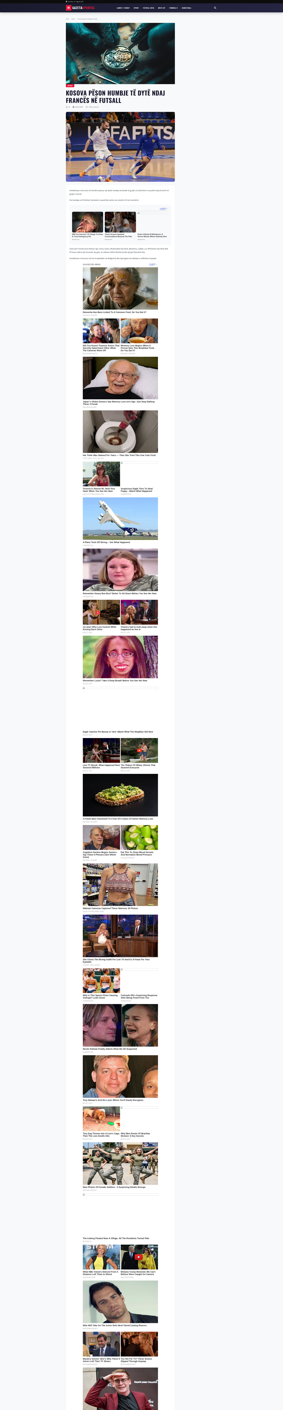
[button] (120, 53)
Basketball (186, 8)
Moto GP (161, 8)
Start (67, 19)
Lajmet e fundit (123, 8)
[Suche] (215, 8)
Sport (136, 8)
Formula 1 (173, 8)
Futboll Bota (148, 8)
